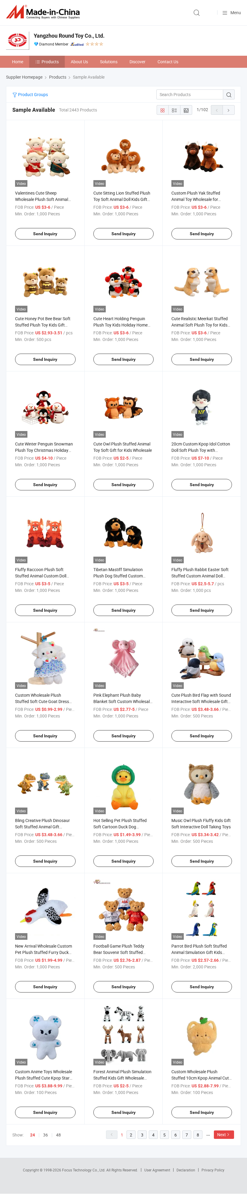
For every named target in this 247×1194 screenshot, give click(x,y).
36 (45, 1135)
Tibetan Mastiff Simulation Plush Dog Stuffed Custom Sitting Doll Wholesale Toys (118, 576)
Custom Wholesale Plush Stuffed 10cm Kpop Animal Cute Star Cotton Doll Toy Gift (201, 1078)
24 (32, 1135)
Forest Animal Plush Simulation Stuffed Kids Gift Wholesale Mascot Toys (122, 1078)
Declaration (186, 1169)
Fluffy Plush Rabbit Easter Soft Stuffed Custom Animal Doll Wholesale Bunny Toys (200, 576)
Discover (137, 61)
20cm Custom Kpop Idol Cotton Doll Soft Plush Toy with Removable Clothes (200, 450)
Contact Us (168, 61)
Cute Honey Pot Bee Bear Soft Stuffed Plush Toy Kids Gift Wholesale (42, 325)
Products (50, 61)
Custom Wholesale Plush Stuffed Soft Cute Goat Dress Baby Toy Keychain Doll (42, 701)
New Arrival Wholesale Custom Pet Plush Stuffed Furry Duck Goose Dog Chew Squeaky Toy (43, 952)
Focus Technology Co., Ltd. (84, 1169)
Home (17, 61)
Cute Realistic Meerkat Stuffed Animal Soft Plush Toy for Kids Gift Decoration (199, 325)
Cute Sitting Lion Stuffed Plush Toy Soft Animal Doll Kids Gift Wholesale (121, 199)
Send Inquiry (45, 233)
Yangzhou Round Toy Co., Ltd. (69, 36)
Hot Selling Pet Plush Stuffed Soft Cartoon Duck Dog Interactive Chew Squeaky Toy (121, 826)
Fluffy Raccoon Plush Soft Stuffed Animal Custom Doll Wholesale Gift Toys (40, 576)
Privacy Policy (213, 1169)
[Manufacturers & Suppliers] (44, 12)
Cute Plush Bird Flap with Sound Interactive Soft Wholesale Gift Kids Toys (201, 701)
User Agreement (157, 1169)
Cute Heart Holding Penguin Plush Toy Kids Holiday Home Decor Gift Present (120, 325)
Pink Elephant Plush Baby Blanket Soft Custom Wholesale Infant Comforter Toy (122, 701)
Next (221, 1134)
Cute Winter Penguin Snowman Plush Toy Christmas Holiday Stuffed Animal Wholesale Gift (44, 450)
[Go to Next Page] (228, 109)
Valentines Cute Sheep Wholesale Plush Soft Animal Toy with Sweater (41, 199)
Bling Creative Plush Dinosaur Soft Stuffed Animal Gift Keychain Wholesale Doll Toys (42, 826)
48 (58, 1135)
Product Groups (32, 94)
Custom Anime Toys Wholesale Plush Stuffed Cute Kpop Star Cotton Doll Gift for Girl (43, 1078)
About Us (79, 61)
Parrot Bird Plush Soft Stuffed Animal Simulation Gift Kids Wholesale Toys (199, 952)
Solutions (108, 61)
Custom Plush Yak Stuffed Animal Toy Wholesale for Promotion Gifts (195, 199)
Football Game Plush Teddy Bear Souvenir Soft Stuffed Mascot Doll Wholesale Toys (119, 952)
